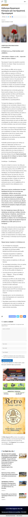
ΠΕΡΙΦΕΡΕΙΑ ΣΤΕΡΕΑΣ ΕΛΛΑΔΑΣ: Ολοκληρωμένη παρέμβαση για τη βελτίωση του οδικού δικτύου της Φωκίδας (8, 485)
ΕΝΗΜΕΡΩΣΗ (22, 457)
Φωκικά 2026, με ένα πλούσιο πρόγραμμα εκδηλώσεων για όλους (9, 495)
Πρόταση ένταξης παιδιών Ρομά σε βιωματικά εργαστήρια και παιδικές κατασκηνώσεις (9, 474)
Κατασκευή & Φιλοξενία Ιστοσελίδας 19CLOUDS (14, 512)
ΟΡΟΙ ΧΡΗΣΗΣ (19, 515)
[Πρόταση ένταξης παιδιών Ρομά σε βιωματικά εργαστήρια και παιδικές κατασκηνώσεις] (23, 474)
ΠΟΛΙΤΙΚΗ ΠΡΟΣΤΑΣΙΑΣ (10, 515)
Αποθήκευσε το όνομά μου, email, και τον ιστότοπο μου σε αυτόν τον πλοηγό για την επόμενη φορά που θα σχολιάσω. (14, 356)
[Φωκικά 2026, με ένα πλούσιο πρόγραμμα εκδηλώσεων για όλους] (23, 495)
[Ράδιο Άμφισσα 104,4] (5, 1)
